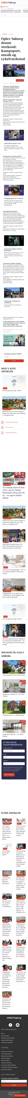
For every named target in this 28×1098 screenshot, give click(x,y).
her (15, 317)
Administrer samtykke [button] (7, 1042)
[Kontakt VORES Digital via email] (17, 1025)
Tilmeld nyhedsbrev (20, 1095)
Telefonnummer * (7, 748)
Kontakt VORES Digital (7, 1040)
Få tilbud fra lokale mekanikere (9, 1067)
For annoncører (5, 1036)
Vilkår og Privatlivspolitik (7, 1038)
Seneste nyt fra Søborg (7, 1051)
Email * (5, 754)
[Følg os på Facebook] (10, 1025)
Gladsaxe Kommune (6, 1063)
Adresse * (5, 760)
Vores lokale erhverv (6, 1054)
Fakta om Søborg (5, 1058)
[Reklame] (14, 340)
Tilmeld (14, 361)
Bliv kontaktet (9, 775)
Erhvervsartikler (5, 1060)
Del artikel (19, 80)
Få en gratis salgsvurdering (8, 1065)
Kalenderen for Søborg (7, 1056)
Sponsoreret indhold (6, 1069)
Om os (2, 1033)
